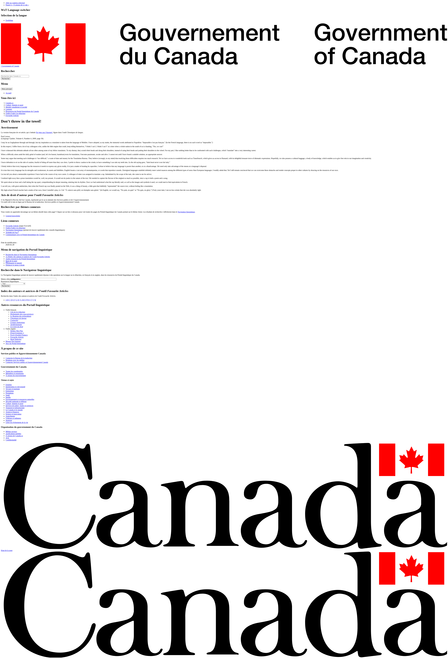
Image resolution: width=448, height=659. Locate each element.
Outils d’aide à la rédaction (15, 113)
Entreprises (10, 391)
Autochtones (10, 416)
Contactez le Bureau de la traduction (19, 358)
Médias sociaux (11, 432)
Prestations (10, 393)
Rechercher (6, 286)
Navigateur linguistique (186, 212)
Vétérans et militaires (13, 418)
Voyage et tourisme (13, 389)
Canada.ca (9, 103)
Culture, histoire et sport (14, 105)
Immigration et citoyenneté (15, 387)
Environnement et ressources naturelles (20, 399)
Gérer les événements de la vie (17, 422)
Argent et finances (12, 412)
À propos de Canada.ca (14, 436)
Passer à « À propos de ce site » (17, 5)
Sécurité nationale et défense (16, 401)
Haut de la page (6, 550)
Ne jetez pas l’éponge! (44, 132)
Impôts (8, 397)
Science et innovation (13, 414)
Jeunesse (9, 420)
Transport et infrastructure (15, 408)
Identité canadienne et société (16, 107)
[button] (21, 255)
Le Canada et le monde (14, 410)
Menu (7, 89)
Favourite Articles (12, 116)
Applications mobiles (13, 434)
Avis (7, 438)
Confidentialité (11, 440)
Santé (8, 395)
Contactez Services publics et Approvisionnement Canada (27, 362)
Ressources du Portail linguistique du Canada (22, 111)
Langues (9, 109)
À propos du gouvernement (16, 376)
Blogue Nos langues (13, 341)
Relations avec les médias (15, 360)
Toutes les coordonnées (14, 371)
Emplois (9, 385)
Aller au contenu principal (15, 3)
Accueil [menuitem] (8, 93)
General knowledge (13, 216)
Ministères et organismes (15, 373)
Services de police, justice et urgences (19, 406)
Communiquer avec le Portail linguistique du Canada (25, 235)
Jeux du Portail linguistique (16, 343)
